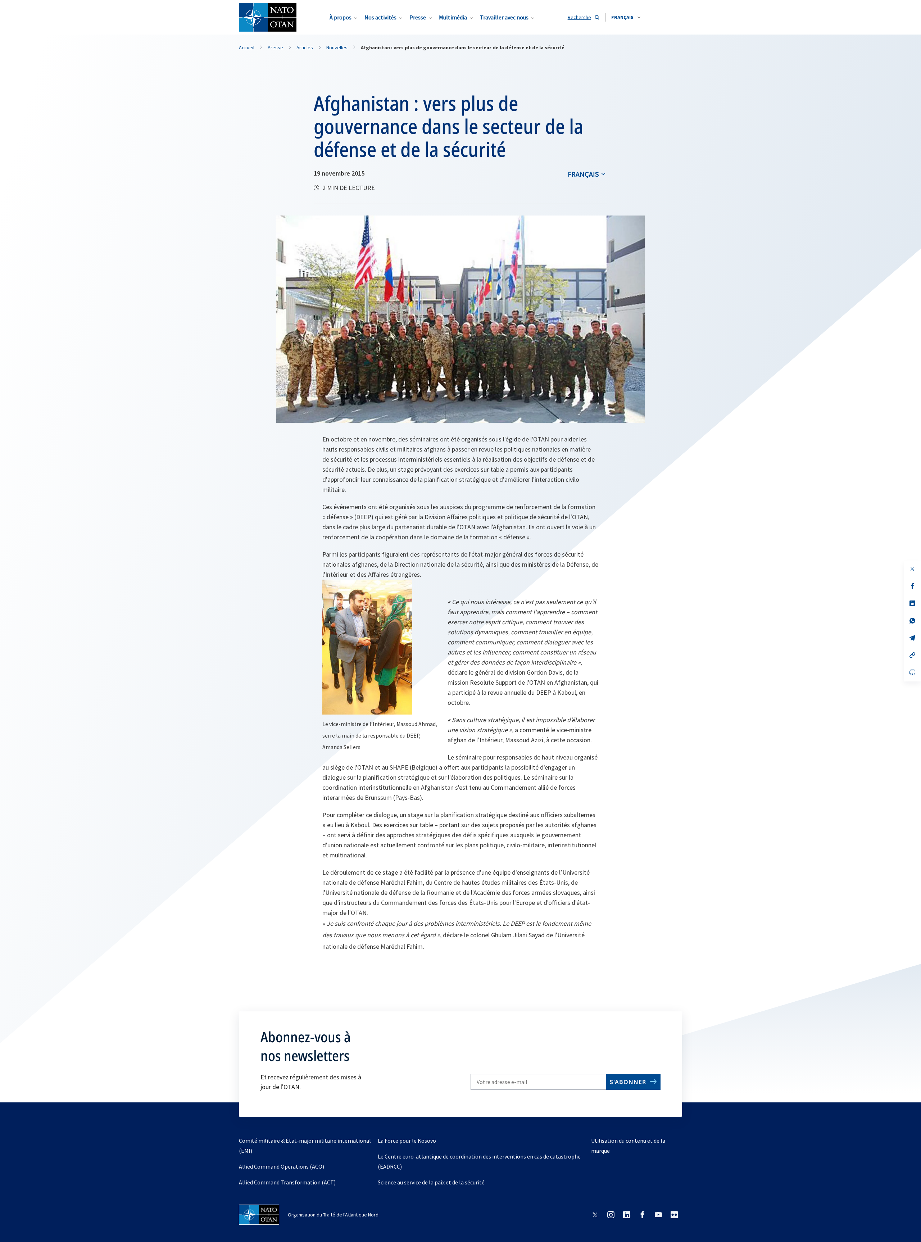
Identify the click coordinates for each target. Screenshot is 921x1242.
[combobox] (625, 17)
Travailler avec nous (504, 17)
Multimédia (453, 17)
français (583, 173)
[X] (912, 569)
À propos (340, 17)
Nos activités (380, 17)
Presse (417, 17)
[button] (625, 17)
